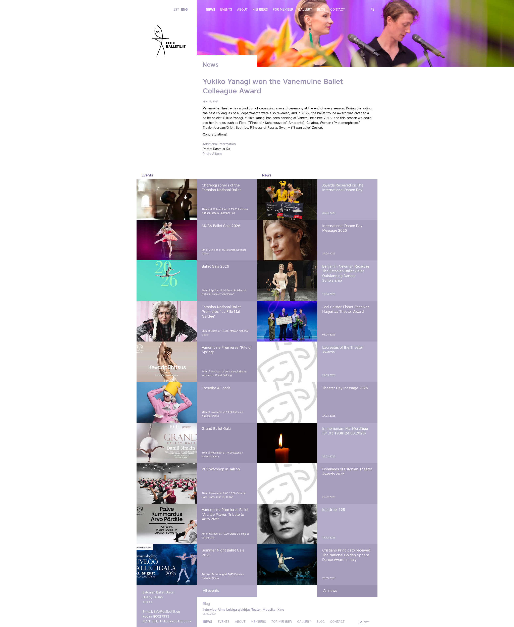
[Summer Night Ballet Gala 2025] (167, 564)
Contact (337, 9)
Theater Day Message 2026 (345, 388)
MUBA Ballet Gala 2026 (221, 226)
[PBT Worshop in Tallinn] (167, 483)
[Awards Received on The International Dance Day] (287, 199)
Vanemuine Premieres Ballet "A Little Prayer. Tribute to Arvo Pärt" (225, 514)
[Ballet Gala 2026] (167, 280)
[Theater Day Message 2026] (287, 402)
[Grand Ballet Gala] (167, 443)
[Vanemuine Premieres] (167, 362)
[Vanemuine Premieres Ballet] (167, 524)
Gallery (305, 9)
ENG (184, 9)
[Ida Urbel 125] (287, 524)
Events (226, 9)
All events (211, 591)
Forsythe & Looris (216, 388)
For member (283, 9)
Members (260, 9)
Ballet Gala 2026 (215, 266)
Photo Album (212, 154)
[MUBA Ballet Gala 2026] (167, 240)
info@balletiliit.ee (167, 612)
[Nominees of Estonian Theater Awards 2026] (287, 483)
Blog (321, 9)
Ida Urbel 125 (333, 510)
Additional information (219, 144)
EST (176, 9)
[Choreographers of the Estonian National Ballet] (167, 199)
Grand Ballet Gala (216, 429)
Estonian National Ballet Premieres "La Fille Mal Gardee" (221, 311)
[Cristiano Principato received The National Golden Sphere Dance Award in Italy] (287, 564)
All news (330, 591)
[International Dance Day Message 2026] (287, 240)
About (242, 9)
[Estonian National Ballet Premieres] (167, 321)
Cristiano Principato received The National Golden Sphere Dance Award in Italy (346, 555)
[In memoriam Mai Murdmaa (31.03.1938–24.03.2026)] (287, 443)
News (210, 9)
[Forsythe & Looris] (167, 402)
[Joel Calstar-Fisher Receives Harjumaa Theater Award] (287, 321)
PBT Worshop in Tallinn (221, 469)
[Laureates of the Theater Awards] (287, 362)
